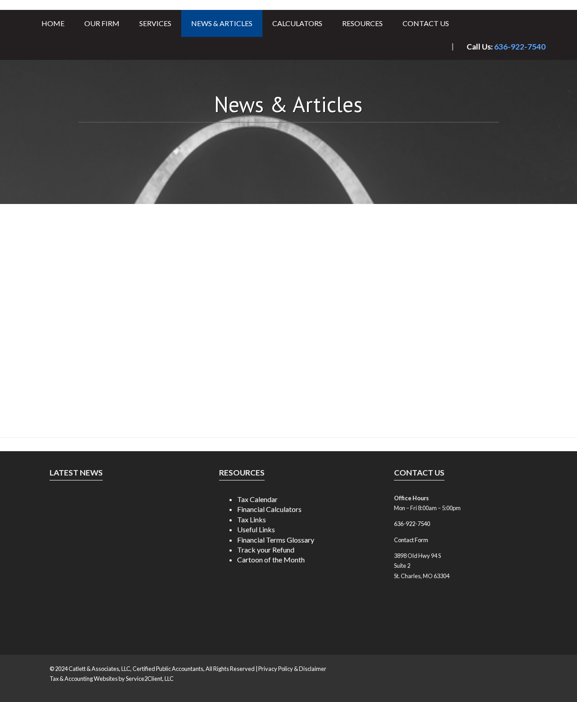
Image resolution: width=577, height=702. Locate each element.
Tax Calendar (257, 499)
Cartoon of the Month (271, 559)
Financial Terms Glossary (275, 539)
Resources (362, 23)
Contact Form (411, 539)
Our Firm (101, 23)
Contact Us (426, 23)
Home (52, 23)
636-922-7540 (519, 46)
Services (155, 23)
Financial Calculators (269, 509)
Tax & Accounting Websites (84, 678)
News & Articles (221, 23)
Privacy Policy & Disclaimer (292, 668)
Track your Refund (265, 549)
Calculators (297, 23)
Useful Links (256, 529)
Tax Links (251, 519)
